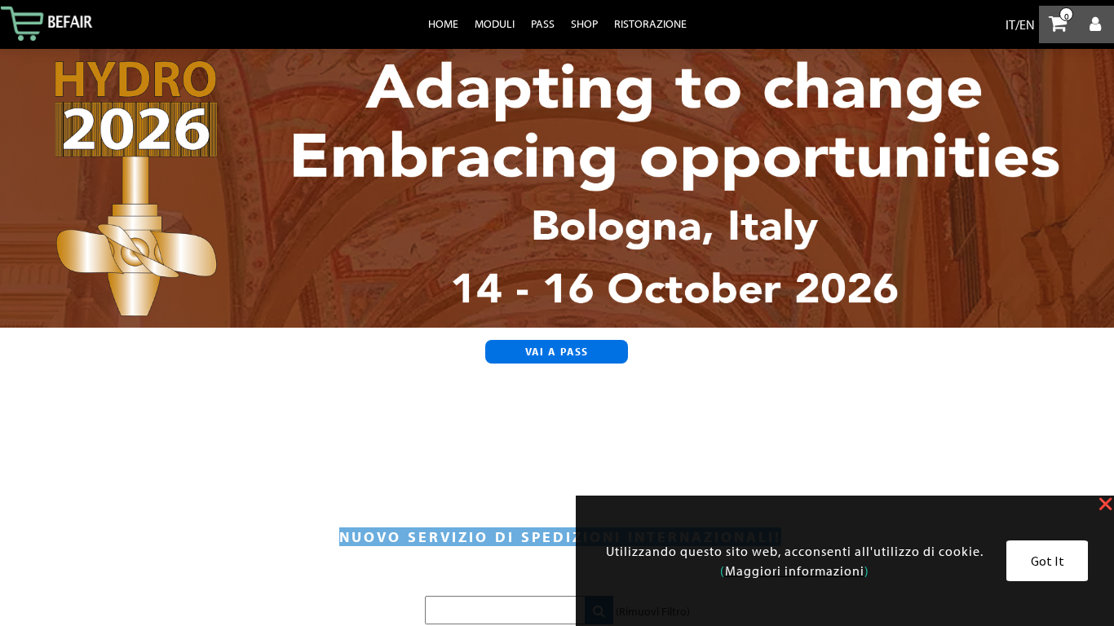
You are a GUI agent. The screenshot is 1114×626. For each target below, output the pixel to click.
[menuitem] (443, 23)
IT (1010, 24)
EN (1027, 24)
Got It (1047, 561)
